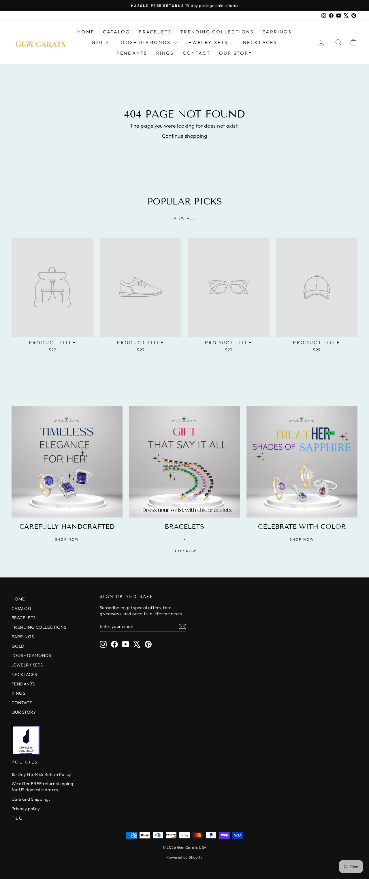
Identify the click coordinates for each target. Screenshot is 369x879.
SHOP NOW (67, 539)
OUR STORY (236, 53)
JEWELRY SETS (207, 42)
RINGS (165, 53)
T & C (17, 818)
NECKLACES (260, 42)
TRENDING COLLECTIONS (217, 32)
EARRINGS (277, 32)
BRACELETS (155, 32)
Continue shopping (184, 135)
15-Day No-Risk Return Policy (41, 774)
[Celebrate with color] (301, 461)
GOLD (100, 42)
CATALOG (116, 32)
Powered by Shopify (184, 857)
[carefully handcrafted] (67, 461)
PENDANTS (132, 53)
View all (184, 218)
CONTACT (196, 53)
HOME (85, 32)
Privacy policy (26, 808)
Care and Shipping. (31, 799)
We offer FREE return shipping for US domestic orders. (42, 786)
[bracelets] (184, 461)
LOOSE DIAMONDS (144, 42)
